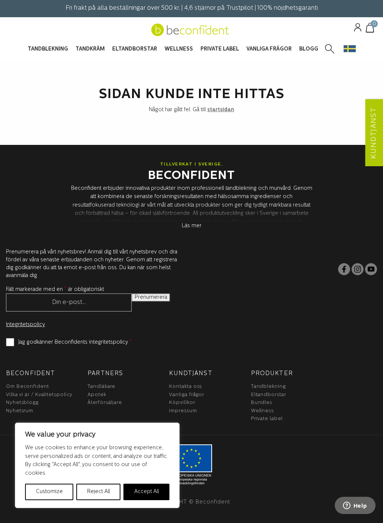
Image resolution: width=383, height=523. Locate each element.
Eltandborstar (268, 394)
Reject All (98, 492)
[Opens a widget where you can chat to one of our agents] (355, 506)
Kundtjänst (190, 374)
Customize (49, 492)
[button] (349, 48)
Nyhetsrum (19, 410)
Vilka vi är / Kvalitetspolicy (39, 394)
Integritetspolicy (25, 325)
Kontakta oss (185, 386)
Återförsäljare (105, 402)
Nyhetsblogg (22, 402)
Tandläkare (101, 386)
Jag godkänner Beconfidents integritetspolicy (75, 342)
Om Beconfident (27, 386)
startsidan (220, 110)
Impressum (183, 410)
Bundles (261, 402)
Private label (267, 418)
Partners (105, 374)
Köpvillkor (182, 402)
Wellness (262, 410)
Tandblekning (268, 386)
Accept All (146, 492)
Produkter (272, 374)
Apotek (97, 394)
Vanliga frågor (186, 394)
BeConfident (30, 374)
